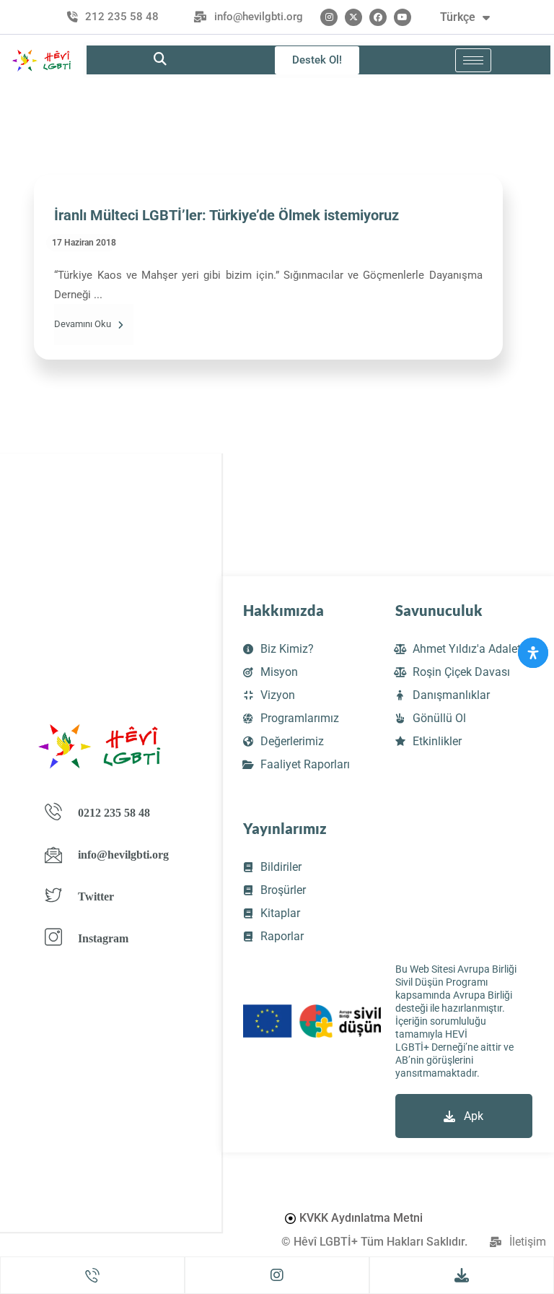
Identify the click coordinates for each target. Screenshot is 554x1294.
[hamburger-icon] (473, 60)
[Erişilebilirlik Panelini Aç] (533, 653)
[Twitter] (353, 17)
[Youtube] (402, 17)
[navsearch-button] (160, 59)
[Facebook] (378, 17)
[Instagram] (329, 17)
